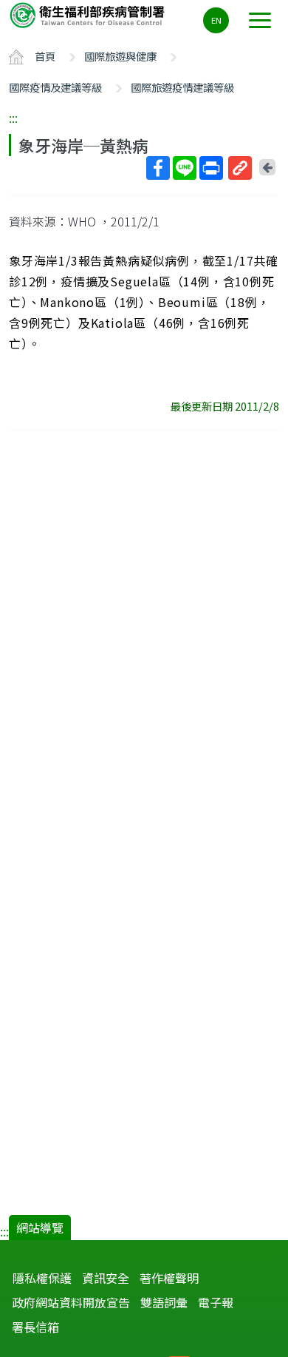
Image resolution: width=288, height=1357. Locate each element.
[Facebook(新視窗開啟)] (158, 168)
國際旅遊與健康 (120, 56)
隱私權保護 (42, 1278)
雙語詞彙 (164, 1302)
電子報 (215, 1302)
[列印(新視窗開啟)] (211, 168)
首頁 (45, 56)
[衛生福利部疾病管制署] (88, 14)
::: (13, 118)
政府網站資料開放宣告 (71, 1302)
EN (216, 20)
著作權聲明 (169, 1278)
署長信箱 (35, 1327)
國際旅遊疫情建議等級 (182, 87)
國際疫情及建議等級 (55, 87)
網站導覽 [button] (40, 1227)
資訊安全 (105, 1278)
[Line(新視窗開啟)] (184, 168)
